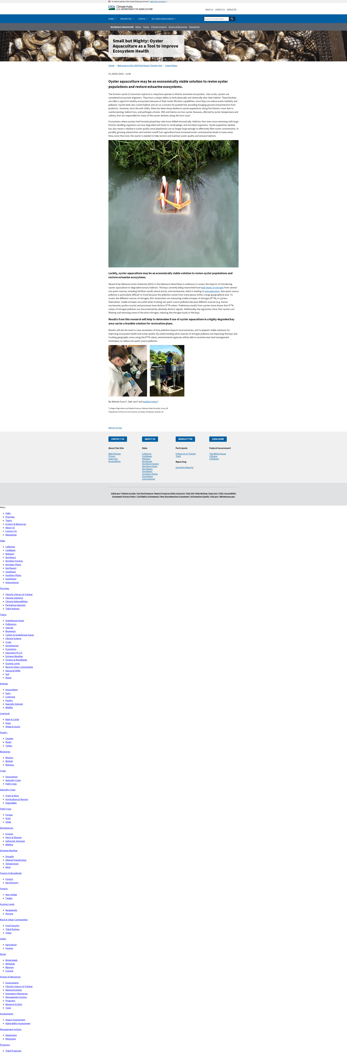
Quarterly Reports (184, 467)
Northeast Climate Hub (122, 26)
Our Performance (145, 493)
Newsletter (231, 9)
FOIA (221, 493)
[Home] (130, 8)
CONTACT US (117, 439)
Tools (178, 456)
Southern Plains (150, 474)
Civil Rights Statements (148, 496)
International (148, 479)
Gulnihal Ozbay (150, 401)
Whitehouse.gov (227, 496)
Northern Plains (149, 466)
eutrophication (212, 291)
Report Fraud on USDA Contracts (169, 493)
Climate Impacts (159, 26)
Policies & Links (128, 493)
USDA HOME (218, 439)
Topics (146, 26)
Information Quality (200, 496)
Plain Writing (201, 493)
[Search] (232, 19)
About (138, 26)
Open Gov (113, 458)
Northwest (147, 468)
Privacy (111, 456)
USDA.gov (214, 458)
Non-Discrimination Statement (174, 496)
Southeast (147, 471)
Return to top (115, 427)
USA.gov (213, 456)
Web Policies (114, 453)
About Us (209, 9)
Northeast (147, 461)
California (146, 453)
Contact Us (220, 9)
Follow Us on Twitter (186, 453)
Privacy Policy (129, 496)
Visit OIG (190, 493)
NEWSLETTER (185, 439)
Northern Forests (150, 463)
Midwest (146, 458)
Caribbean (147, 456)
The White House (217, 453)
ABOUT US (150, 439)
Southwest (147, 476)
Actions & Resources (178, 26)
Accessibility (114, 461)
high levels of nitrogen (212, 287)
